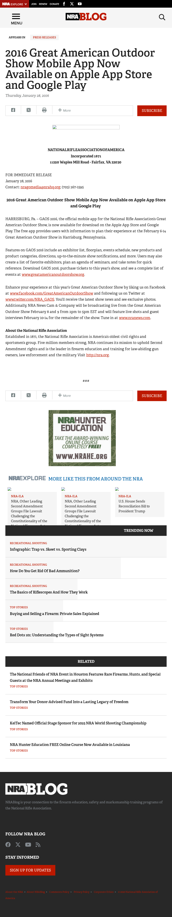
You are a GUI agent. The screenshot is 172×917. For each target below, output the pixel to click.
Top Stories (19, 607)
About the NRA (14, 891)
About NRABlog (36, 891)
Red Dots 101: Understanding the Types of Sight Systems (57, 635)
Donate (54, 4)
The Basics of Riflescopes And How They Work (49, 592)
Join (34, 4)
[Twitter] (72, 3)
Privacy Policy (81, 891)
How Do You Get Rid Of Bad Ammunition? (45, 571)
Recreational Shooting (28, 543)
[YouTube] (79, 3)
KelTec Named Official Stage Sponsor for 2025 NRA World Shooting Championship (78, 723)
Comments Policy (59, 891)
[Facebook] (64, 3)
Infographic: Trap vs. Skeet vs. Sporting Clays (48, 549)
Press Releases (44, 37)
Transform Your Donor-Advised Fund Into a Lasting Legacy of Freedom (69, 702)
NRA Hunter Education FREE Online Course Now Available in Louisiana (70, 744)
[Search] (162, 17)
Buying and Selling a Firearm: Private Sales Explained (54, 613)
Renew (43, 4)
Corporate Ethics (104, 891)
